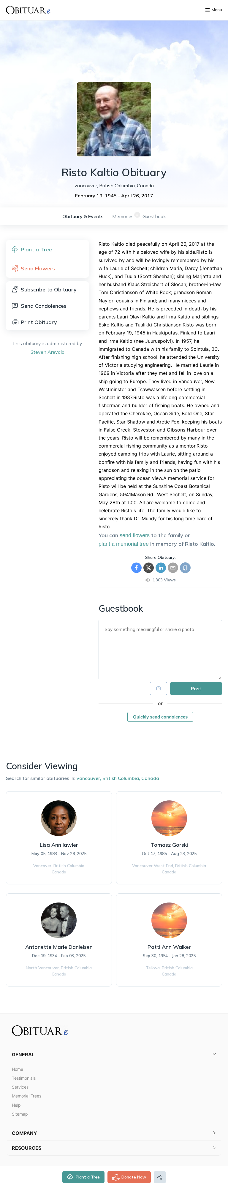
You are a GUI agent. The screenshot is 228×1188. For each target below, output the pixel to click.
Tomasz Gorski (169, 844)
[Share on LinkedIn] (161, 567)
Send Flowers (38, 268)
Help (16, 1105)
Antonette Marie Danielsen (59, 946)
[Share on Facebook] (136, 567)
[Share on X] (148, 567)
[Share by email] (173, 567)
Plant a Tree (88, 1177)
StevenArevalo (47, 352)
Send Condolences (43, 305)
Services (20, 1086)
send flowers (135, 535)
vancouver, (89, 778)
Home (17, 1069)
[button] (114, 1054)
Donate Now (133, 1177)
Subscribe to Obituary (49, 289)
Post (196, 688)
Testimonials (24, 1078)
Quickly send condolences (160, 716)
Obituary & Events (82, 216)
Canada (150, 778)
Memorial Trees (26, 1095)
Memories (123, 216)
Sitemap (20, 1113)
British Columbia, (121, 778)
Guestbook (154, 216)
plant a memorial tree (124, 544)
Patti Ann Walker (169, 946)
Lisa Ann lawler (59, 844)
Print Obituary (39, 322)
